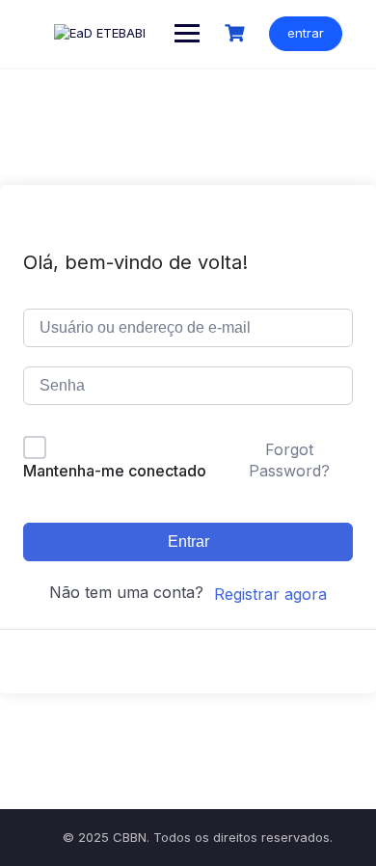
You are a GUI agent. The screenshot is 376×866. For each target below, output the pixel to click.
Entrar (188, 541)
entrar (305, 33)
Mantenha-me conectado (114, 470)
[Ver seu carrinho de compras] (237, 33)
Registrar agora (270, 594)
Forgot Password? (289, 460)
